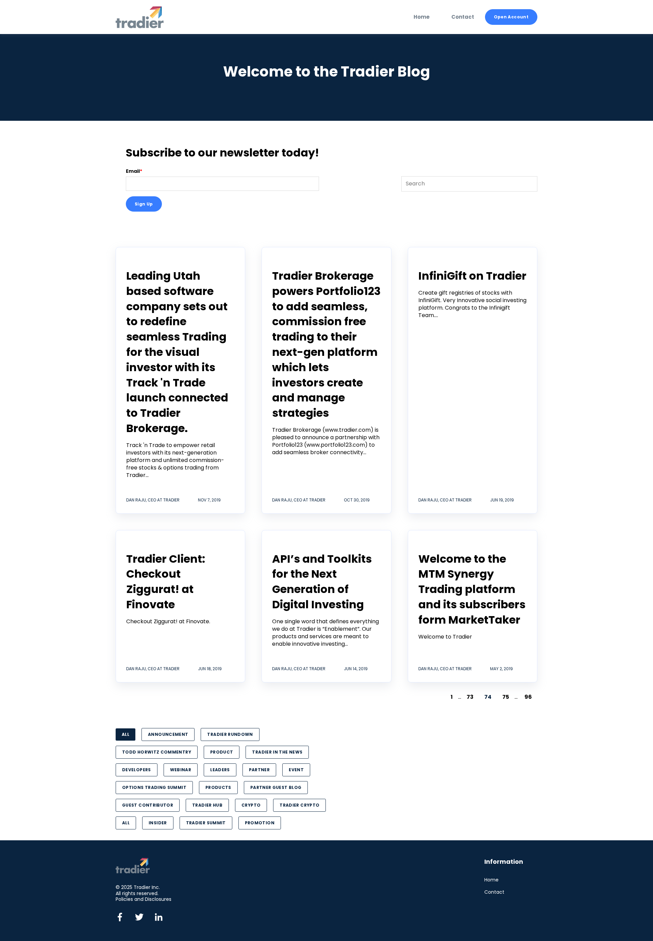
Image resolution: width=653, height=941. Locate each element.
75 (505, 697)
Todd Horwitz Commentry (156, 752)
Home (491, 880)
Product (221, 752)
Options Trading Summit (154, 787)
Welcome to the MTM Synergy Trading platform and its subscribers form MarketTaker (471, 589)
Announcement (168, 734)
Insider (158, 823)
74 (487, 697)
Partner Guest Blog (275, 787)
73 (470, 697)
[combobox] (469, 183)
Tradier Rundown (230, 734)
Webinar (180, 770)
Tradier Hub (207, 805)
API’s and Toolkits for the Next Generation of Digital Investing (322, 581)
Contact (494, 892)
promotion (259, 823)
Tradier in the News (277, 752)
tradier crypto (299, 805)
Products (218, 787)
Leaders (220, 770)
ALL (125, 734)
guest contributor (147, 805)
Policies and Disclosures (143, 899)
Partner (259, 770)
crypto (251, 805)
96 (528, 697)
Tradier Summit (206, 823)
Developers (136, 770)
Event (296, 770)
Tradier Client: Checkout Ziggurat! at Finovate (165, 581)
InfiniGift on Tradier (472, 275)
